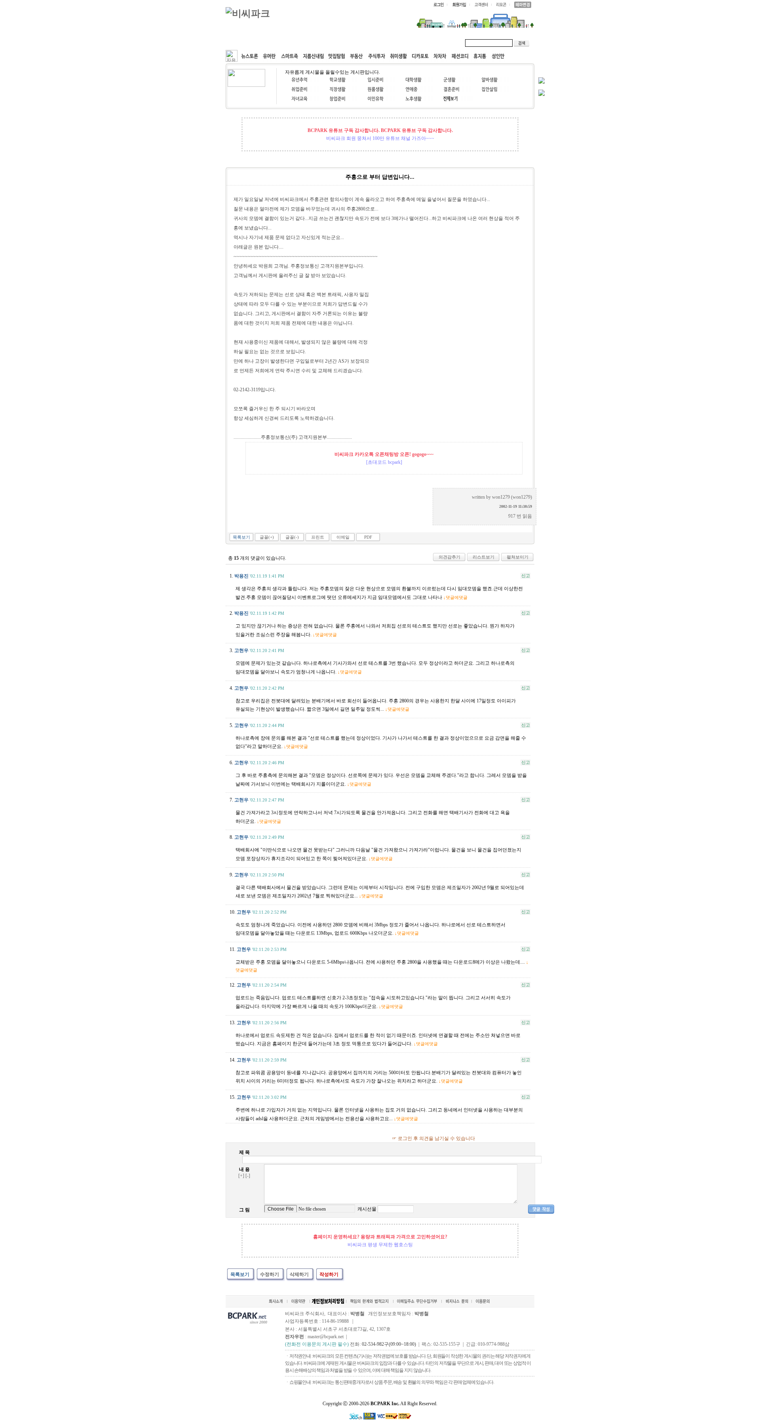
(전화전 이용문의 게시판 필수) (317, 1344)
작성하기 (328, 1274)
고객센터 (377, 43)
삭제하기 (299, 1274)
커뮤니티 (244, 43)
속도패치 (278, 43)
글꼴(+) (267, 537)
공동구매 (344, 43)
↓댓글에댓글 (455, 597)
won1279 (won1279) (512, 497)
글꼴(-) (292, 537)
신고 (525, 575)
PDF (368, 537)
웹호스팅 (311, 43)
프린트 (317, 537)
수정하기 (269, 1274)
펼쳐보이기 (517, 557)
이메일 (343, 537)
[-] (247, 1175)
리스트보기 (483, 557)
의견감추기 (449, 557)
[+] (241, 1175)
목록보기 (241, 537)
